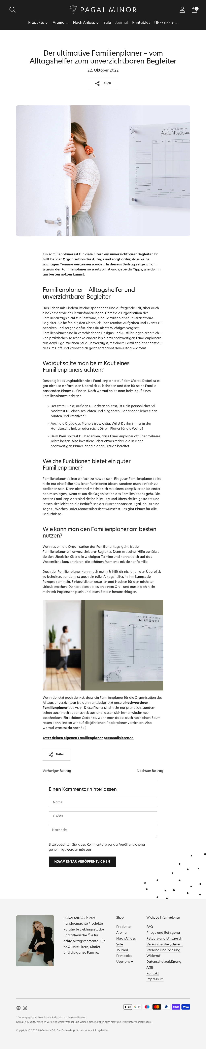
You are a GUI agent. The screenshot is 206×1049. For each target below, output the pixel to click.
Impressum (155, 979)
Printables (141, 23)
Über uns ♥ (164, 23)
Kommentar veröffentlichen (82, 861)
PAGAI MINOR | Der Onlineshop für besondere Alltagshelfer (73, 1030)
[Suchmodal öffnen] (12, 9)
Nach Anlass (84, 23)
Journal (121, 23)
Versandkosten (77, 1018)
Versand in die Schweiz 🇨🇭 (166, 944)
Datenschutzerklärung (163, 962)
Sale (107, 23)
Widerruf (153, 956)
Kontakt (152, 973)
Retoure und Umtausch (164, 938)
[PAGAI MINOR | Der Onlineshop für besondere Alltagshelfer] (103, 9)
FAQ (149, 927)
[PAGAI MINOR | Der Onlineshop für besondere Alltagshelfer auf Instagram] (25, 1008)
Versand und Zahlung (163, 950)
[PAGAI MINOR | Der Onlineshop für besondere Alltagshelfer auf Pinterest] (18, 1008)
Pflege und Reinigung (163, 933)
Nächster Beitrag (150, 771)
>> (88, 738)
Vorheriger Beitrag (57, 771)
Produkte (36, 23)
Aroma (59, 23)
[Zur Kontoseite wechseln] (182, 9)
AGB (149, 967)
